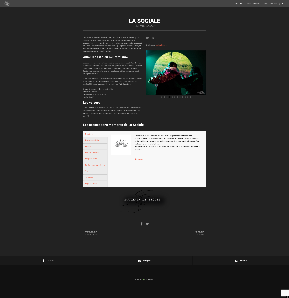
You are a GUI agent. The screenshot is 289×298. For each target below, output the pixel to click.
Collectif (247, 3)
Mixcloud (243, 261)
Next (209, 72)
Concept (137, 26)
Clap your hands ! (91, 233)
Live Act (152, 26)
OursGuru (149, 280)
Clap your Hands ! (197, 233)
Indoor (145, 26)
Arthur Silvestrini (162, 45)
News (266, 3)
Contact (273, 3)
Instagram (147, 261)
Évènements (257, 3)
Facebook (50, 261)
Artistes (238, 3)
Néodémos (139, 159)
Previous (143, 72)
